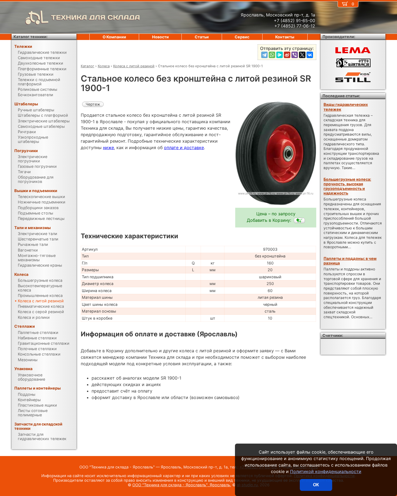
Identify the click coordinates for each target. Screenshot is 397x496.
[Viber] (294, 55)
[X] (302, 55)
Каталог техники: (31, 36)
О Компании (114, 37)
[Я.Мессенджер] (279, 55)
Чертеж (93, 104)
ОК (316, 484)
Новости (160, 37)
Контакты (284, 37)
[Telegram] (264, 55)
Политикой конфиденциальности (325, 471)
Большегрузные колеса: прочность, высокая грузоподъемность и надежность (347, 186)
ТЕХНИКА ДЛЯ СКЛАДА (95, 17)
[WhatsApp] (272, 55)
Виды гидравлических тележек (346, 106)
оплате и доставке (184, 147)
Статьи (202, 37)
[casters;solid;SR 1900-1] (299, 220)
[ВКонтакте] (310, 55)
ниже (108, 147)
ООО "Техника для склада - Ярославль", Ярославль (181, 484)
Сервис (242, 37)
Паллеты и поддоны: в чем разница (350, 260)
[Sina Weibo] (287, 55)
